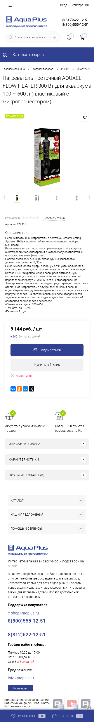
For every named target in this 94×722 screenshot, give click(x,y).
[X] (31, 388)
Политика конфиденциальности (27, 703)
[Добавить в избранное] (85, 118)
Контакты (20, 688)
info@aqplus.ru (21, 678)
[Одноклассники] (19, 388)
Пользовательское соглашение (26, 699)
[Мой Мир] (25, 388)
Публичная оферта (17, 706)
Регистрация (79, 5)
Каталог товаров (28, 54)
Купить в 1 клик (47, 365)
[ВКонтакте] (13, 388)
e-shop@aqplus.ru (23, 613)
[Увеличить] (47, 157)
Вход (63, 5)
